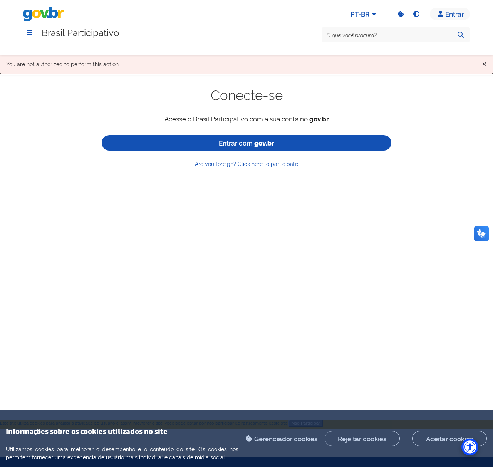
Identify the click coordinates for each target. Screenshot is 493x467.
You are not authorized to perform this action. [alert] (246, 62)
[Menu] (29, 33)
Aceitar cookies (449, 438)
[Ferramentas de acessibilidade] (469, 447)
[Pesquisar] (460, 34)
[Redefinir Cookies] (400, 14)
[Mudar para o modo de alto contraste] (416, 14)
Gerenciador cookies (285, 438)
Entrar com (246, 142)
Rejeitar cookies (362, 438)
